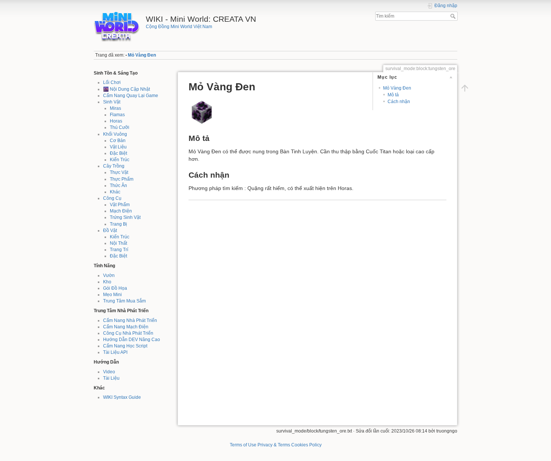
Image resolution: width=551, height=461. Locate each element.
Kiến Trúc (119, 159)
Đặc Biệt (118, 153)
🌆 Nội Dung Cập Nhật (126, 89)
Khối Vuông (115, 134)
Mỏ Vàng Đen (142, 55)
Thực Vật (119, 172)
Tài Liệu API (115, 352)
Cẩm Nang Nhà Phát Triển (130, 320)
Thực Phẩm (121, 179)
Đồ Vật (110, 230)
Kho (107, 281)
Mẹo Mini (112, 294)
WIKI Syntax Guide (122, 397)
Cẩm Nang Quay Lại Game (130, 95)
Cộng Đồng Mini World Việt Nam (179, 26)
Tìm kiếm (453, 16)
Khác (115, 192)
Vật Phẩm (120, 204)
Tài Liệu (111, 378)
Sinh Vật (111, 102)
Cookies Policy (306, 445)
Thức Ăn (118, 185)
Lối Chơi (112, 82)
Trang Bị (118, 224)
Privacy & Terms (274, 445)
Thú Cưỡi (119, 127)
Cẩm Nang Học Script (125, 346)
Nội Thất (118, 243)
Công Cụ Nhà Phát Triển (128, 333)
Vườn (109, 275)
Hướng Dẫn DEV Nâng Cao (131, 339)
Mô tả (393, 94)
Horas (116, 121)
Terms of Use (243, 445)
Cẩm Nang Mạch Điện (125, 326)
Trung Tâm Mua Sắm (124, 301)
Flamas (117, 114)
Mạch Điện (121, 211)
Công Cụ (112, 198)
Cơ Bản (118, 140)
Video (109, 371)
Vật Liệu (118, 147)
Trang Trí (119, 249)
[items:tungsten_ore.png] (202, 112)
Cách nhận (399, 101)
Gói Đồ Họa (115, 288)
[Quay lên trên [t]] (464, 88)
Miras (115, 108)
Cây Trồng (113, 166)
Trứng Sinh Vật (125, 217)
